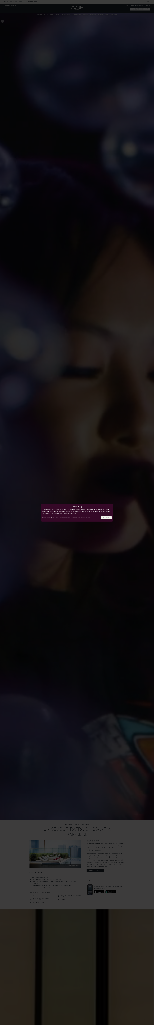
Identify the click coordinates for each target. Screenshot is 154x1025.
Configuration (46, 513)
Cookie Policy (73, 513)
